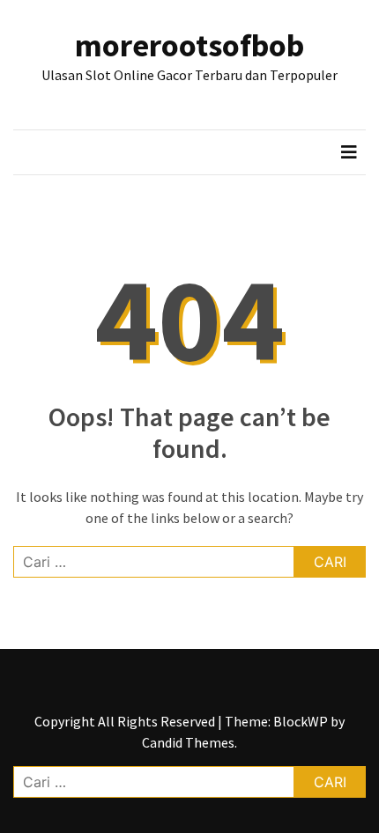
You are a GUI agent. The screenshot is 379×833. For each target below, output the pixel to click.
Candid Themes (188, 742)
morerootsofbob (189, 45)
